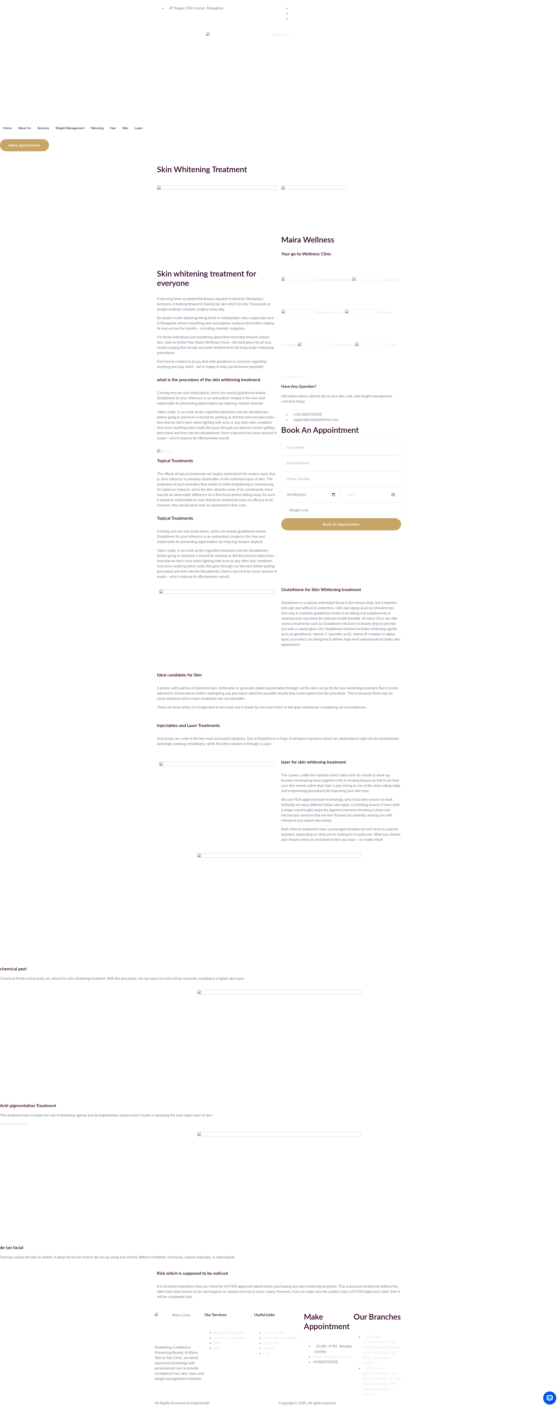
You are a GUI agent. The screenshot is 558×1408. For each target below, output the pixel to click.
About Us (24, 128)
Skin (125, 128)
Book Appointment (14, 1124)
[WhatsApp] (282, 274)
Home (7, 128)
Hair (113, 128)
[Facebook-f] (309, 1378)
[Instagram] (282, 269)
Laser (139, 128)
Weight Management (70, 128)
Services (43, 128)
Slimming (97, 128)
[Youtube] (332, 1378)
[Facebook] (282, 263)
